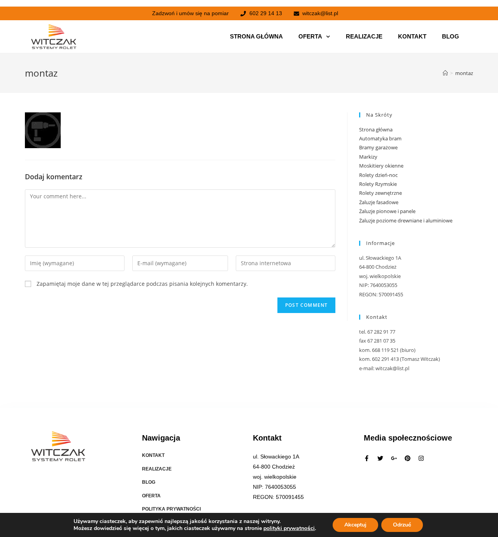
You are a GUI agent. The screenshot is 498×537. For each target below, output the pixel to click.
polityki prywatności (289, 528)
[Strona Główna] (445, 73)
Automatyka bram (380, 138)
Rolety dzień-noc (378, 174)
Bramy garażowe (378, 147)
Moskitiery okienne (381, 165)
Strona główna (256, 36)
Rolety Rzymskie (378, 183)
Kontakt (412, 36)
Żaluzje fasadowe (378, 202)
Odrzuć (402, 524)
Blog (450, 36)
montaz (464, 73)
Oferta (310, 36)
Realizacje (364, 36)
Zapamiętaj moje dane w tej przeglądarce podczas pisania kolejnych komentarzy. (142, 283)
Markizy (368, 156)
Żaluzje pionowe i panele (387, 211)
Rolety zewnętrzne (380, 192)
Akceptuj (355, 524)
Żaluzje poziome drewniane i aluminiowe (405, 220)
